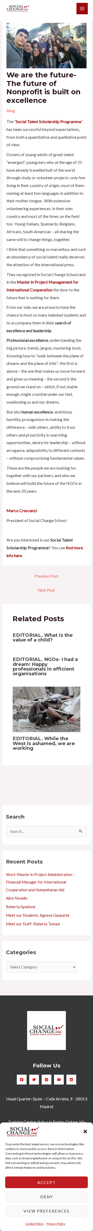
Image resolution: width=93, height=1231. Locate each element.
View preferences (46, 1211)
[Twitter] (34, 1080)
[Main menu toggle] (82, 8)
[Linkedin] (71, 1080)
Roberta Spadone (20, 907)
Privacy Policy (56, 1224)
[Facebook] (22, 1080)
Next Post (46, 590)
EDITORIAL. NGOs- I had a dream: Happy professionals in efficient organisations (45, 666)
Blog (10, 110)
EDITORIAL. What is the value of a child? (43, 637)
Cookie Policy (34, 1224)
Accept (46, 1182)
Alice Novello (17, 898)
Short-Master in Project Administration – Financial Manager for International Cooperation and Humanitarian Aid (40, 882)
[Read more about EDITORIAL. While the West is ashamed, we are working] (47, 708)
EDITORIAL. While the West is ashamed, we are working (44, 743)
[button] (85, 1131)
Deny (46, 1196)
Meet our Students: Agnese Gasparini (37, 915)
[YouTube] (59, 1080)
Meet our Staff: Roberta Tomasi (33, 924)
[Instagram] (46, 1080)
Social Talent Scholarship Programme (48, 121)
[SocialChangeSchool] (18, 8)
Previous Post (46, 576)
